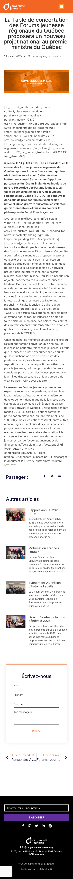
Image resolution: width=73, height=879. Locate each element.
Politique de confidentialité (36, 869)
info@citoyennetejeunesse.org (36, 847)
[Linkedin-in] (43, 826)
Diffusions (54, 56)
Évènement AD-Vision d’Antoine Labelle (45, 584)
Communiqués (37, 56)
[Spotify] (50, 826)
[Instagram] (29, 826)
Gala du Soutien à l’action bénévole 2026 (47, 619)
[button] (61, 6)
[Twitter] (36, 826)
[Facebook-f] (23, 826)
